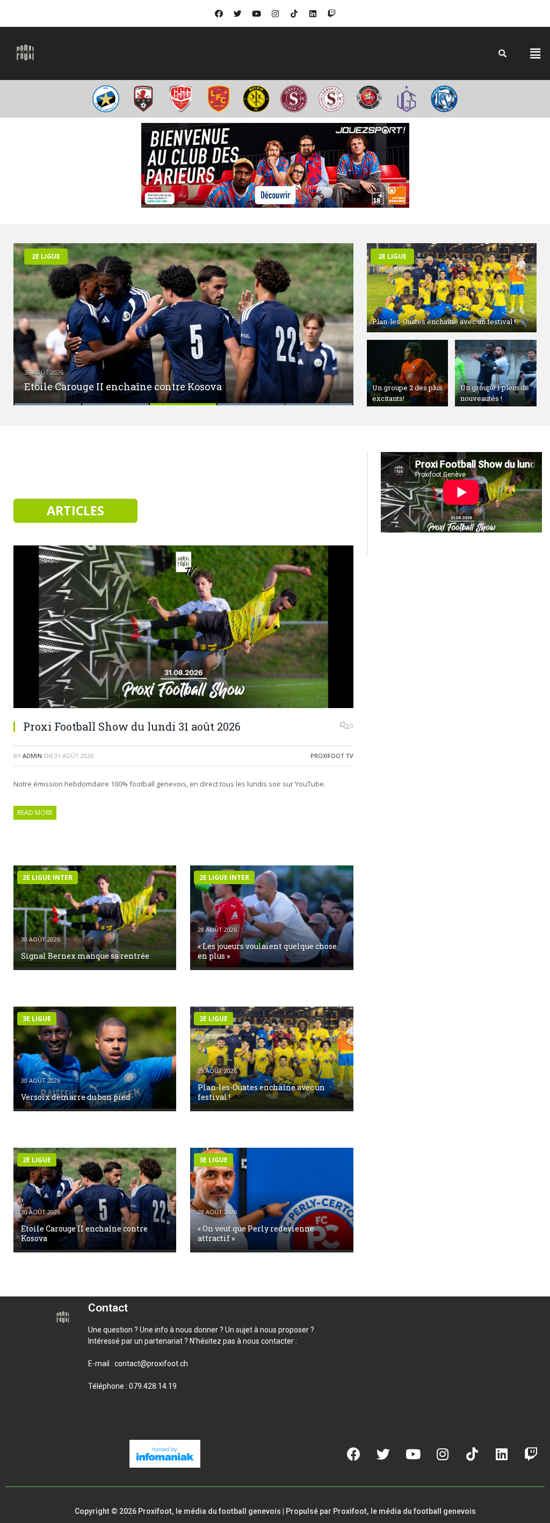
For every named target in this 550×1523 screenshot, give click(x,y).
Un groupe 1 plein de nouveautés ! (494, 393)
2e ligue (46, 256)
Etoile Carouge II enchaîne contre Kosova (123, 386)
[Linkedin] (313, 13)
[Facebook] (219, 13)
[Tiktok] (294, 13)
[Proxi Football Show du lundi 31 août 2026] (183, 628)
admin (32, 756)
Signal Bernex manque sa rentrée (85, 956)
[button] (535, 53)
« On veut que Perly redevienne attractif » (256, 1233)
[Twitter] (237, 13)
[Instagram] (275, 13)
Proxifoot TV (331, 756)
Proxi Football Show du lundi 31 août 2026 (132, 726)
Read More (35, 812)
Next (333, 317)
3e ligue (37, 1018)
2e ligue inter (48, 877)
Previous (33, 317)
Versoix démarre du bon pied (76, 1097)
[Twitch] (331, 13)
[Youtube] (256, 13)
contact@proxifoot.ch (151, 1363)
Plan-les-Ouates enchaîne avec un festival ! (444, 321)
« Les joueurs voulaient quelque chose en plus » (267, 951)
